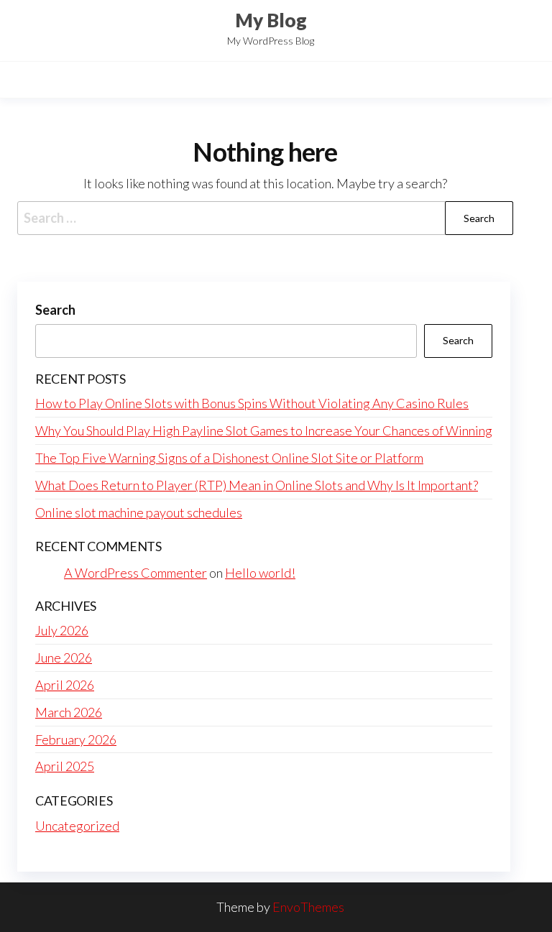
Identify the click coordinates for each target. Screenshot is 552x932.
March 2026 (68, 712)
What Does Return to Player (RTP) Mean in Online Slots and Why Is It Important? (256, 485)
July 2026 (61, 630)
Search (55, 310)
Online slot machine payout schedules (138, 512)
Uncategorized (77, 826)
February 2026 (75, 739)
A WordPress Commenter (135, 573)
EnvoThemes (308, 907)
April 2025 (64, 766)
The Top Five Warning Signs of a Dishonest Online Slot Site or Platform (229, 458)
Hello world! (260, 573)
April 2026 (64, 685)
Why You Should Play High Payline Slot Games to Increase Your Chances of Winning (263, 430)
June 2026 (63, 657)
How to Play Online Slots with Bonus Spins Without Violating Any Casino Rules (252, 403)
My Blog (271, 20)
